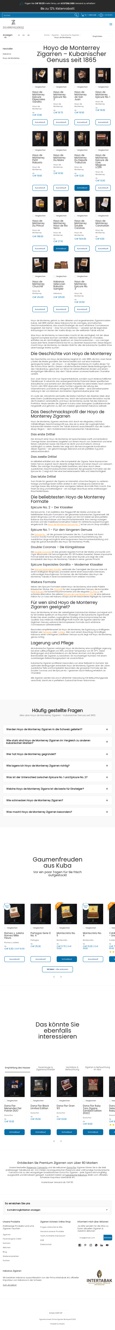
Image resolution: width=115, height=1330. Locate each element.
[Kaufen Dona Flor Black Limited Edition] (41, 1087)
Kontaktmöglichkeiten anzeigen (23, 1209)
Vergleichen (40, 87)
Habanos (7, 54)
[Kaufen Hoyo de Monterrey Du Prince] (40, 204)
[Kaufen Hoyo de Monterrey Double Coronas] (82, 204)
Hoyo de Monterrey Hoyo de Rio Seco (60, 224)
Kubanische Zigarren (70, 35)
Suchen (6, 1260)
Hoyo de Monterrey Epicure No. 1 (103, 94)
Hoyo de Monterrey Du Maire (59, 157)
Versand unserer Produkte (52, 1231)
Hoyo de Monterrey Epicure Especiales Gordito (38, 96)
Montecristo (62, 940)
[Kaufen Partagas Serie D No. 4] (41, 914)
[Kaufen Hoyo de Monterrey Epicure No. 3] (82, 265)
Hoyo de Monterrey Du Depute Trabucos (80, 158)
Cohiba (61, 632)
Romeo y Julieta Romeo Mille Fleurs (14, 935)
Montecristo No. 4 (92, 934)
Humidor (7, 1243)
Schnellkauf (82, 188)
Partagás (47, 632)
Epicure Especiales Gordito (47, 569)
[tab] (17, 1068)
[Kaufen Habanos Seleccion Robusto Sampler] (61, 265)
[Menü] (110, 24)
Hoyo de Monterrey (11, 58)
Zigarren (55, 35)
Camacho (42, 1167)
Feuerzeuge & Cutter (12, 1239)
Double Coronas (42, 551)
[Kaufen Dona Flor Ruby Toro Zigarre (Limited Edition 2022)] (93, 1087)
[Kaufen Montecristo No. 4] (93, 914)
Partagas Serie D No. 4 (41, 934)
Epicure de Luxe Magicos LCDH (78, 594)
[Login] (101, 15)
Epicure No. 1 (40, 534)
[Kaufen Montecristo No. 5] (67, 914)
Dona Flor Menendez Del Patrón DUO (12, 1108)
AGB (42, 1240)
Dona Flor (8, 1115)
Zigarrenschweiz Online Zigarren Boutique (54, 1319)
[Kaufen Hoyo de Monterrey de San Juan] (82, 75)
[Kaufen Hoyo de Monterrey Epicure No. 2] (61, 75)
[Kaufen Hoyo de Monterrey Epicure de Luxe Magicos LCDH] (103, 138)
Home (47, 35)
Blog (5, 1252)
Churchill (58, 589)
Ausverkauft (40, 122)
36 (28, 35)
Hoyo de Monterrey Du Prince (38, 223)
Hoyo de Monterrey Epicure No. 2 (60, 95)
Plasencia (31, 1167)
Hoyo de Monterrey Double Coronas (80, 224)
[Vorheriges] (54, 977)
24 (23, 35)
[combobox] (38, 15)
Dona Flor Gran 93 (66, 1107)
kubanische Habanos (76, 1175)
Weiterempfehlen (11, 1256)
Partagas (35, 940)
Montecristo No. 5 (66, 934)
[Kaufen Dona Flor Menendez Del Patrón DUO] (14, 1087)
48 (5, 37)
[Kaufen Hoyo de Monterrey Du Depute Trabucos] (82, 138)
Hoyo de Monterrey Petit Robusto (38, 158)
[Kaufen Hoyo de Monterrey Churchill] (40, 265)
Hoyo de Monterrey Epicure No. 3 (81, 285)
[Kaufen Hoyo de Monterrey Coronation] (103, 204)
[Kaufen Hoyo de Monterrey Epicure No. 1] (103, 75)
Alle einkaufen (57, 969)
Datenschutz (45, 1244)
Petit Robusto (37, 591)
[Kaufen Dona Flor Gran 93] (67, 1087)
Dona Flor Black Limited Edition (40, 1107)
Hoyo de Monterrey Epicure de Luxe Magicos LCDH (102, 161)
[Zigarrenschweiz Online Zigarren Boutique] (13, 24)
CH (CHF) (108, 15)
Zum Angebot (10, 1285)
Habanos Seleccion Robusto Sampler (59, 285)
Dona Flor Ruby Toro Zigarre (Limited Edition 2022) (92, 1109)
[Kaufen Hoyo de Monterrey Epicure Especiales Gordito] (40, 75)
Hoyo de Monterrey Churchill (38, 284)
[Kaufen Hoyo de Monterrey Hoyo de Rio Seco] (61, 204)
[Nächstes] (61, 977)
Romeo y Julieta (11, 942)
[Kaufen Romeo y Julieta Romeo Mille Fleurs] (14, 914)
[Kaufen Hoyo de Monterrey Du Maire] (61, 138)
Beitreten (108, 1237)
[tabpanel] (57, 1109)
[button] (8, 50)
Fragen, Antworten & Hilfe (51, 1227)
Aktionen (7, 1247)
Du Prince (94, 591)
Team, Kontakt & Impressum (52, 1236)
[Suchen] (76, 15)
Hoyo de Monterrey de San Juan (80, 95)
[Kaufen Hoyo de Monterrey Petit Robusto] (40, 138)
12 (19, 35)
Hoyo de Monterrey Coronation (102, 223)
